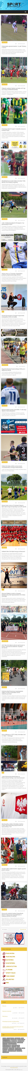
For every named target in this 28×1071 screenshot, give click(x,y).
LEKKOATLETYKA (11, 966)
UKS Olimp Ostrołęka (7, 1046)
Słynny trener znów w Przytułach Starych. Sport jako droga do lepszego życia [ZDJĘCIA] (14, 506)
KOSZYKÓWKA (10, 963)
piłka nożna (5, 1049)
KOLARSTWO (10, 979)
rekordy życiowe (18, 1049)
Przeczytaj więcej (14, 1067)
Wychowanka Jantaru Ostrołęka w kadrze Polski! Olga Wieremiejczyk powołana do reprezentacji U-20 (12, 825)
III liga (22, 1038)
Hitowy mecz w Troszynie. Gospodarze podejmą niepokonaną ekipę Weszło (12, 274)
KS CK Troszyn (6, 1039)
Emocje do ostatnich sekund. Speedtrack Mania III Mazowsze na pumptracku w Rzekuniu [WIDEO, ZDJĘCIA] (12, 915)
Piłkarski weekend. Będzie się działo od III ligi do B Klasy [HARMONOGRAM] (13, 89)
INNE (7, 983)
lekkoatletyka (5, 1048)
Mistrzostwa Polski (21, 1039)
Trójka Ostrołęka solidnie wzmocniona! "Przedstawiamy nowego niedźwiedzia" (12, 466)
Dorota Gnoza (17, 1038)
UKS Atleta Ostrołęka (16, 1045)
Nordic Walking (21, 1041)
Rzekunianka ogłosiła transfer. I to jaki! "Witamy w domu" (14, 47)
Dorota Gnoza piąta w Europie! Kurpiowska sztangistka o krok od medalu (13, 316)
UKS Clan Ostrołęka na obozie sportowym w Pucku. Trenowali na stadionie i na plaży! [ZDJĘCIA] (13, 646)
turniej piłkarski (5, 1052)
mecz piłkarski (18, 1048)
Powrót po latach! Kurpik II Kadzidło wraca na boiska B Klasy (14, 129)
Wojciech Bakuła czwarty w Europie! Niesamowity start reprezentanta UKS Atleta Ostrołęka (13, 595)
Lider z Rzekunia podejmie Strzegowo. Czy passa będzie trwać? (13, 223)
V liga (18, 1046)
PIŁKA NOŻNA (10, 953)
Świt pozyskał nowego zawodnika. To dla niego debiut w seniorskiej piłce (14, 410)
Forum (4, 1002)
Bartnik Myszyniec (10, 1038)
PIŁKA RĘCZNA (10, 956)
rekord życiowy (11, 1049)
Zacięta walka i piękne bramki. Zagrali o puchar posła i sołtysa (14, 869)
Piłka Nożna (5, 1016)
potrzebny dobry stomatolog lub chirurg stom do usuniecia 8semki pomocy (12, 1027)
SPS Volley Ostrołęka (7, 1045)
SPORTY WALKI (10, 973)
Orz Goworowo (20, 1042)
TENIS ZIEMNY (10, 976)
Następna (5, 929)
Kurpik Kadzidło (13, 1039)
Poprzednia (22, 929)
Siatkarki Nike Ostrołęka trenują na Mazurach (13, 551)
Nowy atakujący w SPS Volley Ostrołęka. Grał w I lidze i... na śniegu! (13, 735)
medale (23, 1048)
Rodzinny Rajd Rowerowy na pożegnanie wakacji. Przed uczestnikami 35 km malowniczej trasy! (12, 693)
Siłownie (4, 1006)
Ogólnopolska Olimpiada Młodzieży (9, 1042)
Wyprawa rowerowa (6, 1011)
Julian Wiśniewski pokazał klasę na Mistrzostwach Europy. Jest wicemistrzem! (13, 777)
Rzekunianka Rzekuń (12, 1043)
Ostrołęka (5, 1044)
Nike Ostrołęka (14, 1041)
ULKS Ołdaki (14, 1046)
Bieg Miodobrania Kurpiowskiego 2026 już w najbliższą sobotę (13, 369)
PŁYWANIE (9, 969)
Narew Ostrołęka (6, 1041)
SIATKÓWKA (10, 960)
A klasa (4, 1038)
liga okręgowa (11, 1048)
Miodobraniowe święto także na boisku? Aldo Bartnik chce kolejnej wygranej (13, 181)
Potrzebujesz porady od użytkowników (10, 1021)
